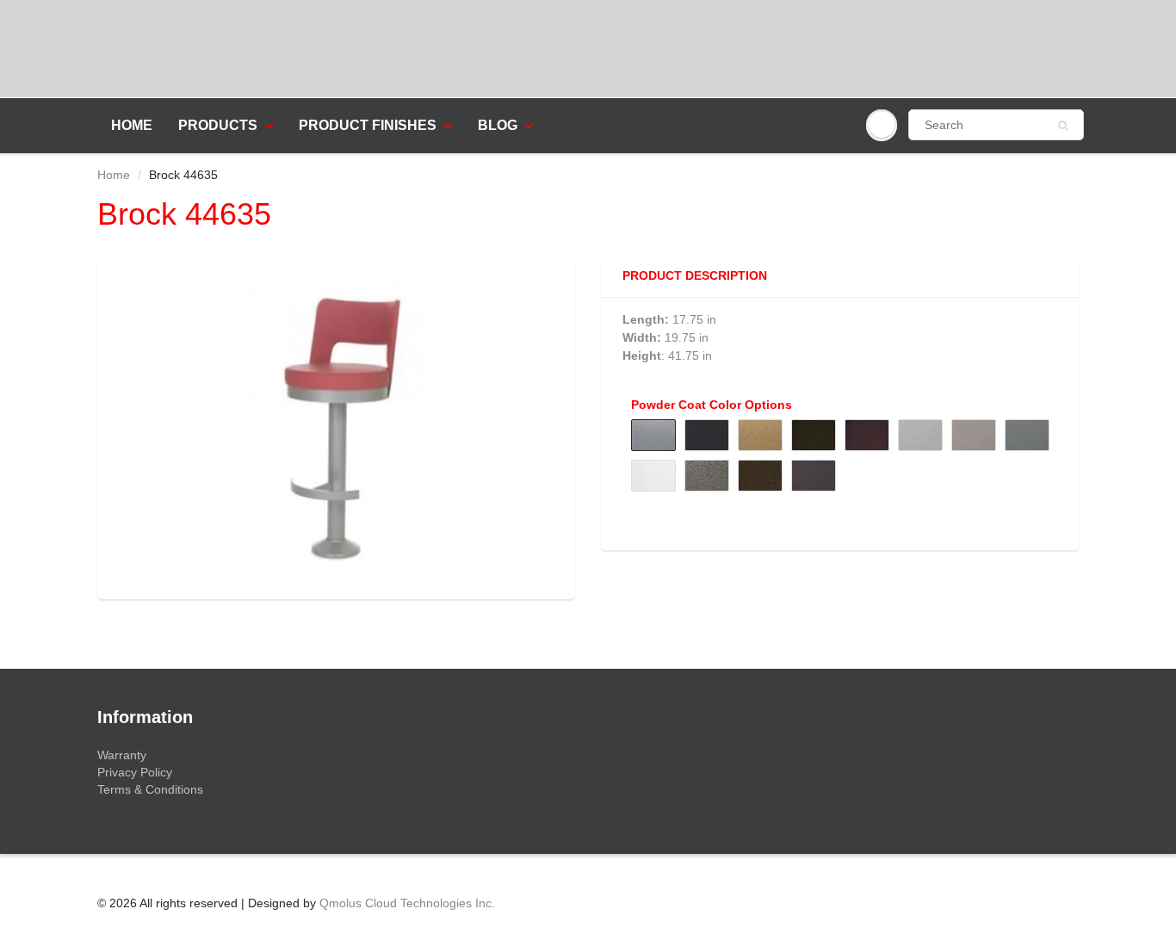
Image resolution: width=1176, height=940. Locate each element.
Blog (497, 125)
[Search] (1062, 125)
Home (131, 125)
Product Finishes (367, 125)
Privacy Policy (134, 772)
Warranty (121, 755)
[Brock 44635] (336, 424)
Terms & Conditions (150, 789)
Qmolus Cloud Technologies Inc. (407, 903)
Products (217, 125)
